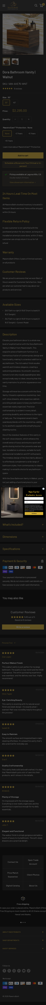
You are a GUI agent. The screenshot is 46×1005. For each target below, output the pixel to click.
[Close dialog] (43, 489)
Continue (34, 513)
